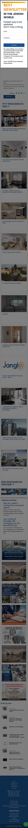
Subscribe (14, 45)
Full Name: (7, 38)
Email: (5, 31)
